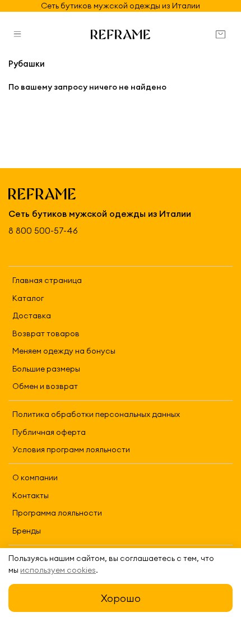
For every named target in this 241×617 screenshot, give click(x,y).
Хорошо (121, 598)
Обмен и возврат (45, 386)
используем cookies (58, 570)
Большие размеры (46, 369)
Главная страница (47, 280)
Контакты (30, 495)
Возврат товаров (46, 333)
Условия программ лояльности (71, 449)
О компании (35, 477)
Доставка (31, 315)
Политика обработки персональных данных (96, 414)
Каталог (28, 298)
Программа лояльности (57, 513)
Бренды (26, 531)
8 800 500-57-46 (43, 230)
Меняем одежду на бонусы (63, 351)
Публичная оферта (49, 432)
